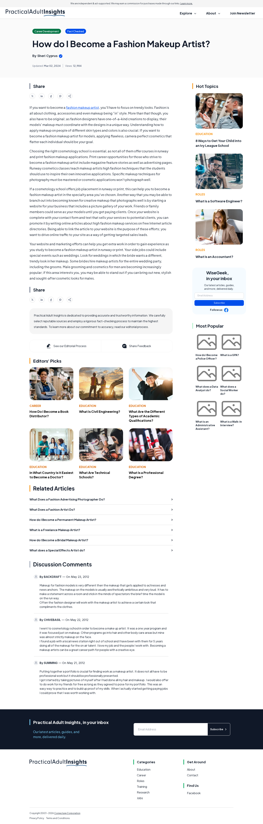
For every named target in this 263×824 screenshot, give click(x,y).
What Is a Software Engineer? (219, 201)
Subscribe (219, 303)
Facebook (194, 793)
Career (35, 406)
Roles (200, 194)
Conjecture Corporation (67, 813)
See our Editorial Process (69, 346)
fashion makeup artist (82, 107)
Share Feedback (140, 346)
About (191, 769)
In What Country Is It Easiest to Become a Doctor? (51, 474)
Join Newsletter (242, 13)
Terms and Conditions (58, 818)
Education (87, 406)
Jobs (140, 798)
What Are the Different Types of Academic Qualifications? (147, 415)
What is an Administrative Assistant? (205, 425)
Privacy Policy (37, 818)
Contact (192, 775)
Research (143, 792)
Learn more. (186, 3)
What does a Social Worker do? (229, 390)
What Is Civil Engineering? (99, 411)
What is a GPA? (229, 355)
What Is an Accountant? (214, 257)
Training (142, 786)
